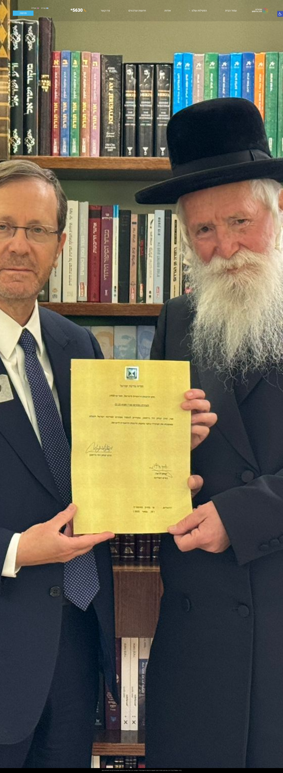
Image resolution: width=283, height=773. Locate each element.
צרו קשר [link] (105, 11)
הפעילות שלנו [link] (199, 11)
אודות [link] (167, 11)
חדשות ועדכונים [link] (137, 11)
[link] (280, 14)
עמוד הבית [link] (231, 11)
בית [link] (180, 770)
